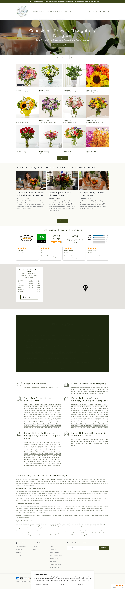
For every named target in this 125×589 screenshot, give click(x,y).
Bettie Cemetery (36, 410)
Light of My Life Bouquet (47, 153)
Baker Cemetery (51, 406)
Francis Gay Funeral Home (52, 422)
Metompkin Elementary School (98, 414)
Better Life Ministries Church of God (48, 455)
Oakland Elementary (101, 416)
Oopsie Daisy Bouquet (70, 153)
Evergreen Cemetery (43, 420)
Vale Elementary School (100, 427)
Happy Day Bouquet (45, 92)
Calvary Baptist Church (53, 463)
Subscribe (104, 547)
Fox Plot (40, 422)
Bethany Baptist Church (46, 448)
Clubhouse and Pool (99, 439)
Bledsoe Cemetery (48, 410)
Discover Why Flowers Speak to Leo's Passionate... (92, 194)
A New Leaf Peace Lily (70, 92)
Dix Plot (51, 418)
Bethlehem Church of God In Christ (41, 453)
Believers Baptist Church (40, 446)
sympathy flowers (33, 500)
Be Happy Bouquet (22, 122)
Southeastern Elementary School (82, 422)
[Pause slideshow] (71, 57)
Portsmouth (43, 387)
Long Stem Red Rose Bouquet (25, 153)
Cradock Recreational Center (92, 441)
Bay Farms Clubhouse (80, 439)
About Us (18, 555)
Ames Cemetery (39, 406)
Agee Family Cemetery (31, 404)
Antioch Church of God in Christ (44, 444)
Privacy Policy (86, 580)
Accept (61, 585)
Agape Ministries (29, 442)
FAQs (51, 546)
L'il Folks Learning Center (79, 414)
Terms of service (54, 567)
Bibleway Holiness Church (32, 457)
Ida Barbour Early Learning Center (87, 412)
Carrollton (27, 387)
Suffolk (57, 387)
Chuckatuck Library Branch (81, 406)
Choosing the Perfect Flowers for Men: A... (60, 194)
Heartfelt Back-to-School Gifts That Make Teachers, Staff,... (31, 194)
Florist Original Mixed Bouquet (96, 92)
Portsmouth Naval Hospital (79, 393)
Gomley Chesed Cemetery (46, 424)
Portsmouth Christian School (97, 420)
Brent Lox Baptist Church (46, 459)
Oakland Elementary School (81, 418)
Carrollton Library (101, 404)
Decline (80, 585)
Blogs (34, 550)
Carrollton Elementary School (82, 404)
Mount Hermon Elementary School (82, 416)
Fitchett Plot (33, 422)
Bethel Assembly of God (44, 450)
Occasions (19, 550)
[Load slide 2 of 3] (60, 57)
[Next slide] (67, 57)
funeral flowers (94, 524)
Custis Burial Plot (41, 418)
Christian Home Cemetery (46, 416)
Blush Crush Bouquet (70, 122)
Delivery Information (56, 555)
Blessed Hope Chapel (48, 457)
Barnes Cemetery (45, 408)
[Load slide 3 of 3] (63, 57)
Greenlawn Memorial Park (38, 427)
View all (62, 158)
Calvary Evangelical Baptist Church (35, 465)
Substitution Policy (55, 564)
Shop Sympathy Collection (62, 45)
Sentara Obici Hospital (96, 393)
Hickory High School (90, 410)
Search (35, 546)
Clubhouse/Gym (76, 441)
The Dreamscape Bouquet (47, 122)
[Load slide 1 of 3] (58, 57)
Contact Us (53, 550)
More (62, 368)
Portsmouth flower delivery (51, 491)
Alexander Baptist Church (46, 442)
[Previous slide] (54, 57)
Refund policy (54, 561)
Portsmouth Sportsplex (83, 443)
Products (18, 553)
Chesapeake (35, 387)
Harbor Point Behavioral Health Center (93, 391)
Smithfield (51, 387)
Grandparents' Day (21, 546)
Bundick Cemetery (38, 412)
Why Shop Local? (55, 553)
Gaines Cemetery (30, 424)
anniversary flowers (83, 524)
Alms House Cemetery (47, 404)
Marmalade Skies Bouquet (94, 122)
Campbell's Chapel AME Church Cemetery (42, 414)
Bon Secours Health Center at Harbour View (85, 387)
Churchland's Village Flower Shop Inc (29, 581)
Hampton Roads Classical (93, 408)
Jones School (103, 412)
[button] (49, 11)
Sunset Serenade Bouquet (24, 92)
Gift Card (89, 153)
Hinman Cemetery (54, 427)
